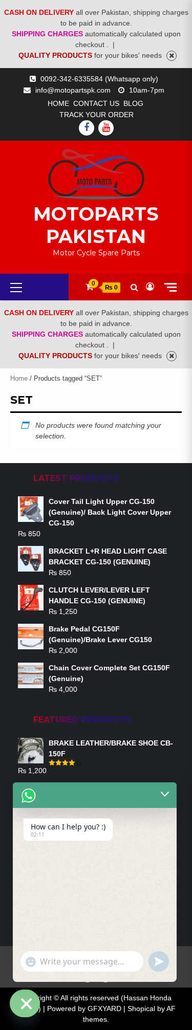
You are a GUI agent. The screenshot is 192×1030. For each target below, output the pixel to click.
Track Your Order (96, 115)
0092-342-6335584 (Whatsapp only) (99, 79)
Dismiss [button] (171, 56)
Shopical (141, 1008)
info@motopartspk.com (73, 90)
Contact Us (96, 103)
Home (58, 103)
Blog (133, 103)
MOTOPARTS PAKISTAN (96, 225)
